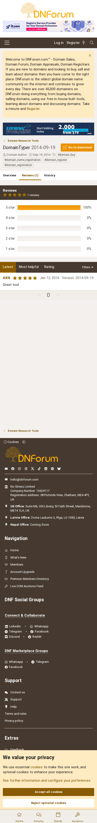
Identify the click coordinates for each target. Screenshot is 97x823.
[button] (23, 442)
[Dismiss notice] (89, 56)
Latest (8, 267)
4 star (10, 218)
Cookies (13, 442)
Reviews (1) (30, 175)
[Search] (92, 43)
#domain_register (55, 160)
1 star (10, 249)
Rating (49, 267)
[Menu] (6, 42)
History (49, 175)
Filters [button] (86, 267)
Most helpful (29, 267)
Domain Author (17, 154)
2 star (10, 238)
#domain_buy (66, 154)
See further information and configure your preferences (46, 780)
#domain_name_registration (22, 160)
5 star (10, 207)
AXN (6, 278)
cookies (36, 767)
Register (33, 109)
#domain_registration (18, 165)
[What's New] (84, 43)
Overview (9, 175)
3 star (10, 228)
